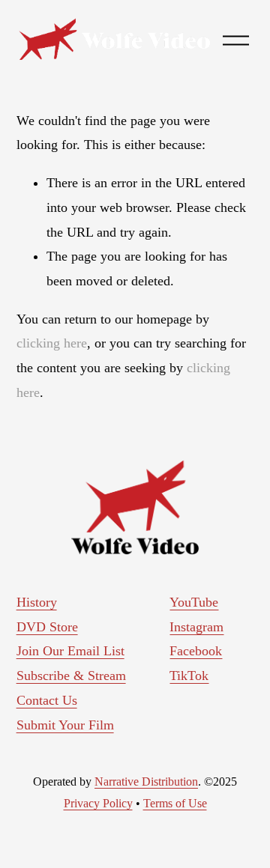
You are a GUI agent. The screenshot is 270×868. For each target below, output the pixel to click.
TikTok (189, 675)
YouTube (194, 602)
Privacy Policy (98, 803)
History (36, 602)
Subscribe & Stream (71, 675)
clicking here (51, 343)
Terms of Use (175, 803)
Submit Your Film (65, 724)
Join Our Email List (70, 650)
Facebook (196, 650)
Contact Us (46, 700)
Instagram (197, 626)
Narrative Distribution (146, 781)
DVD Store (47, 626)
